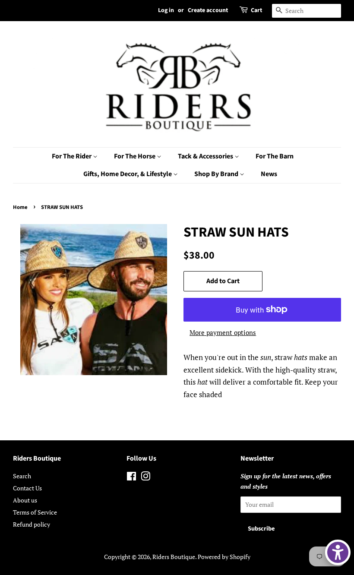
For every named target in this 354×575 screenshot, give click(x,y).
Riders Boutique (173, 557)
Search (22, 476)
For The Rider (72, 156)
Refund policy (31, 524)
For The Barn (275, 156)
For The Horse (135, 156)
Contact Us (27, 488)
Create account (208, 10)
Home (20, 207)
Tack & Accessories (206, 156)
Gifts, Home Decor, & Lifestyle (128, 174)
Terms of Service (35, 512)
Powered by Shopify (224, 557)
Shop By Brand (217, 174)
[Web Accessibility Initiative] (338, 552)
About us (25, 500)
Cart (256, 10)
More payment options (223, 332)
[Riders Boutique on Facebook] (131, 478)
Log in (166, 10)
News (269, 174)
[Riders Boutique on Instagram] (145, 478)
